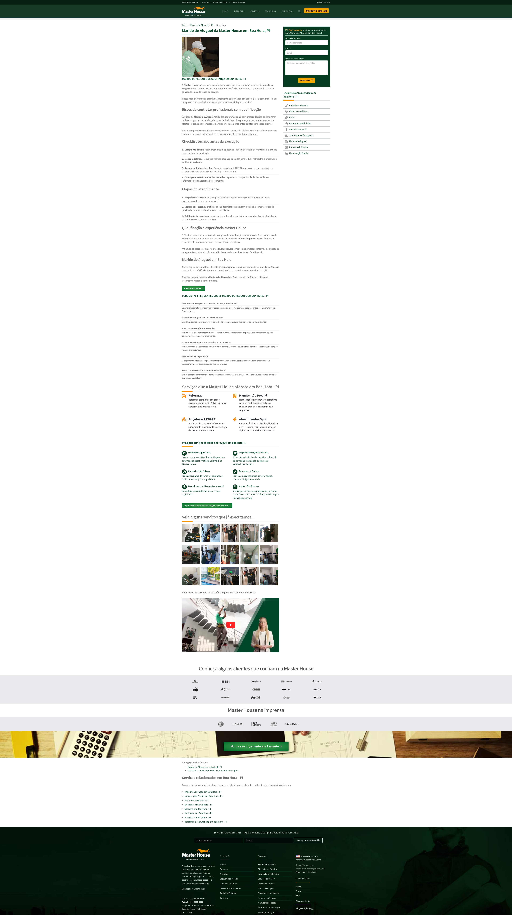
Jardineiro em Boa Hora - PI (198, 813)
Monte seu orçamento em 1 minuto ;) (256, 746)
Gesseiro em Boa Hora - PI (197, 808)
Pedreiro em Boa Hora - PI (197, 817)
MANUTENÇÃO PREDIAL (190, 2)
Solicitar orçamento (193, 288)
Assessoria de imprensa (230, 888)
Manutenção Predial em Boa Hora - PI (203, 796)
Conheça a (193, 888)
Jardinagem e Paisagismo (301, 135)
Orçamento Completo (316, 10)
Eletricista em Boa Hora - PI (198, 804)
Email (288, 48)
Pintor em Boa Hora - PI (196, 800)
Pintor (292, 117)
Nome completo (292, 38)
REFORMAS (206, 2)
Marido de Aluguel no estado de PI (204, 767)
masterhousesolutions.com (308, 859)
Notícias (224, 874)
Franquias (270, 11)
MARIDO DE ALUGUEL (220, 2)
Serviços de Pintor (266, 878)
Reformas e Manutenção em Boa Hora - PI (205, 821)
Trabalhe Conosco (228, 893)
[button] (230, 625)
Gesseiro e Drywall (298, 129)
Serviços (254, 11)
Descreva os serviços (294, 58)
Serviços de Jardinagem (268, 893)
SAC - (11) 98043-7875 (194, 898)
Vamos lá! (305, 80)
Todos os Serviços (266, 912)
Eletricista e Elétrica (299, 111)
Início (184, 25)
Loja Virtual (287, 11)
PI (212, 25)
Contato (224, 898)
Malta (298, 891)
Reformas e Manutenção (269, 907)
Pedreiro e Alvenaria (267, 864)
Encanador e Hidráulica (300, 123)
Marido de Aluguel (199, 25)
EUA (298, 895)
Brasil (298, 886)
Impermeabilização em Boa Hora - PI (202, 791)
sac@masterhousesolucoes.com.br (198, 905)
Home (225, 11)
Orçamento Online (228, 883)
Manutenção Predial (299, 153)
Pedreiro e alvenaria (298, 105)
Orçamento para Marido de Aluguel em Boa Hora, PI (207, 505)
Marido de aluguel (298, 141)
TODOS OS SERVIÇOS (238, 2)
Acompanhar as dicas (306, 840)
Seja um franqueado (229, 878)
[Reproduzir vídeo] (230, 625)
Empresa (238, 11)
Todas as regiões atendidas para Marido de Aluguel (212, 770)
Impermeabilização (298, 147)
